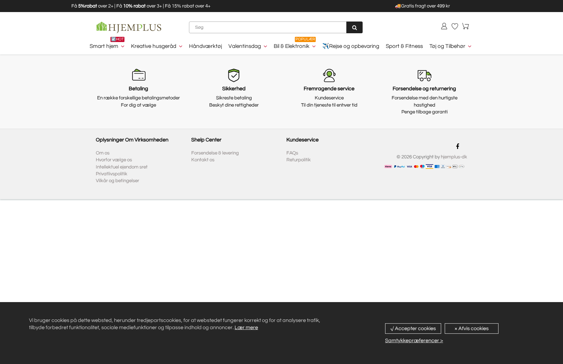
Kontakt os (202, 159)
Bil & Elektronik (292, 46)
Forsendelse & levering (215, 153)
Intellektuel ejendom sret (122, 167)
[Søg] (354, 27)
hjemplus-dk (454, 156)
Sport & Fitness (404, 46)
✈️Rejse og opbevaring (350, 46)
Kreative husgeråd (153, 46)
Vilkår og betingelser (117, 180)
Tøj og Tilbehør (447, 46)
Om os (102, 153)
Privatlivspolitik (111, 173)
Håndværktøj (205, 46)
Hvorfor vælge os (114, 159)
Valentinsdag (244, 46)
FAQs (292, 153)
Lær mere (246, 327)
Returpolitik (298, 159)
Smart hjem (104, 46)
